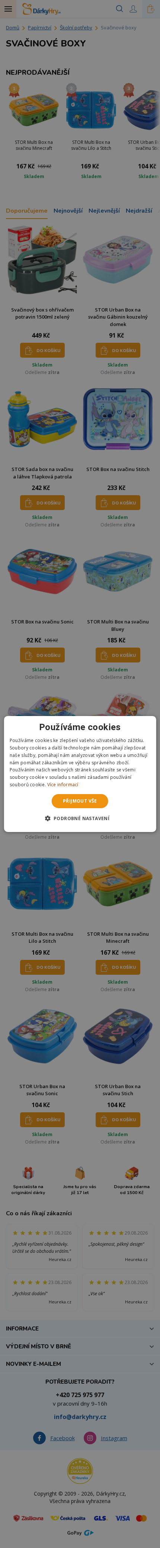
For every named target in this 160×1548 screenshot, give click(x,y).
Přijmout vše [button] (80, 801)
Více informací (63, 784)
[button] (80, 818)
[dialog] (80, 774)
